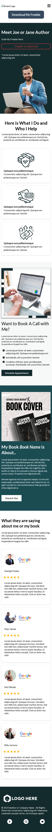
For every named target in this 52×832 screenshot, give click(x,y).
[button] (49, 6)
